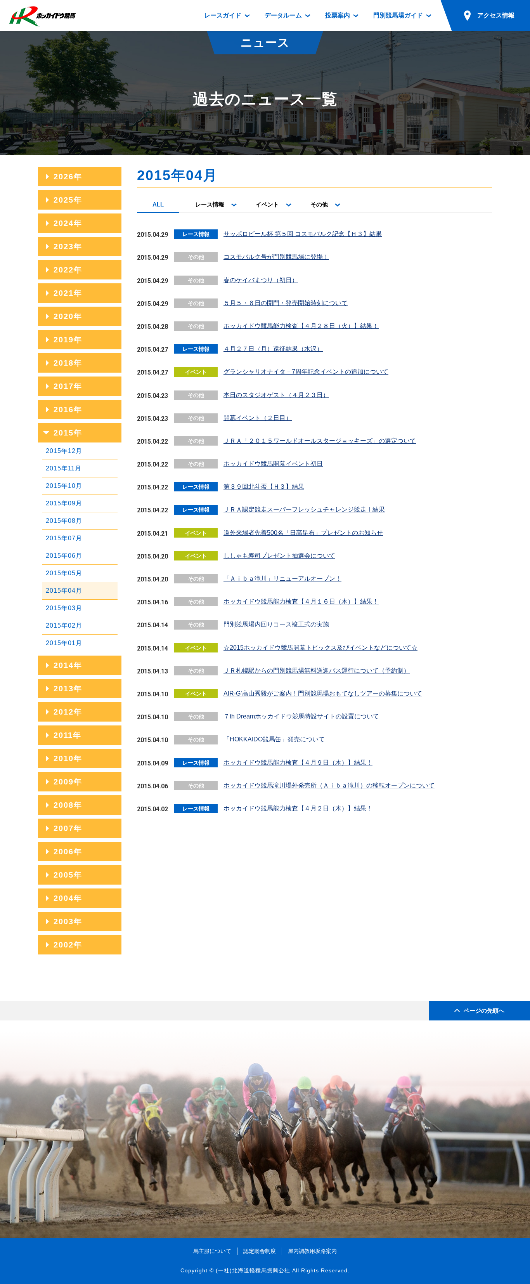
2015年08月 (64, 520)
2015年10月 (64, 485)
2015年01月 (64, 643)
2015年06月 (64, 555)
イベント (267, 204)
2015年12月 (64, 451)
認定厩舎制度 (259, 1251)
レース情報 (209, 204)
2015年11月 (63, 468)
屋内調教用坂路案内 (312, 1251)
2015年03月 (64, 608)
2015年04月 (64, 590)
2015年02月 (64, 625)
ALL (158, 204)
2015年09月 (64, 503)
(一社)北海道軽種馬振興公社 (253, 1270)
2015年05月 (64, 573)
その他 (319, 204)
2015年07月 (64, 538)
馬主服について (212, 1251)
